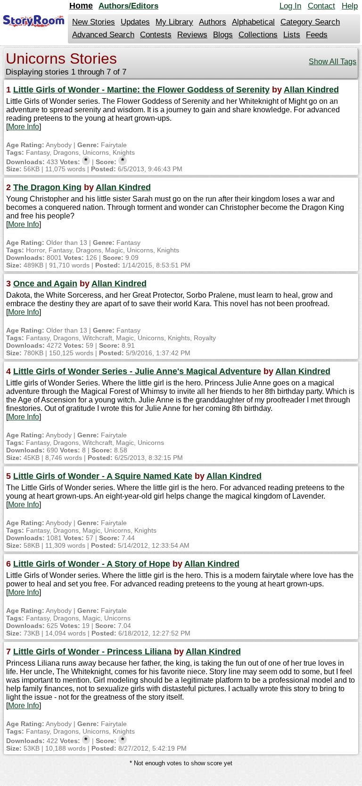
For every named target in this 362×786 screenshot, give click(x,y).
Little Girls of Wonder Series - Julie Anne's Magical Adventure (137, 371)
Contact (321, 5)
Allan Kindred (311, 89)
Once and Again (45, 283)
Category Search (310, 21)
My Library (174, 21)
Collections (258, 34)
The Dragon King (47, 187)
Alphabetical (253, 21)
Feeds (317, 34)
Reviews (192, 34)
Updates (135, 21)
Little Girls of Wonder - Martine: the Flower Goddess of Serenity (141, 89)
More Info (23, 127)
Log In (290, 5)
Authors (212, 21)
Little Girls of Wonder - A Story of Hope (91, 564)
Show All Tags (332, 62)
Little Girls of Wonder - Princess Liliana (92, 651)
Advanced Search (103, 34)
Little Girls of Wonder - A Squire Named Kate (102, 476)
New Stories (93, 21)
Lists (291, 34)
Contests (156, 34)
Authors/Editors (128, 5)
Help (350, 5)
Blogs (223, 34)
